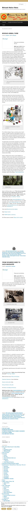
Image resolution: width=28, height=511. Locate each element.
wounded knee (12, 418)
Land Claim (6, 474)
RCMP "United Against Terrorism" (13, 255)
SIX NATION (6, 477)
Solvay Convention (13, 417)
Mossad (19, 254)
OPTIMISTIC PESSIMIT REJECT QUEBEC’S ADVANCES (13, 431)
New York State (7, 500)
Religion (5, 496)
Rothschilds (4, 256)
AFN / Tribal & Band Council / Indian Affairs (11, 446)
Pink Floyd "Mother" (9, 416)
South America (7, 491)
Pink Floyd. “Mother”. (11, 373)
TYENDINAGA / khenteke (8, 478)
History (3, 480)
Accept (4, 508)
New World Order (11, 251)
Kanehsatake (6, 471)
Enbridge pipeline (18, 252)
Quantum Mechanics (17, 416)
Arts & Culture (6, 467)
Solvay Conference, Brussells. (8, 384)
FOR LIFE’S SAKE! (6, 428)
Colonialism (4, 453)
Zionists (8, 256)
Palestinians (4, 255)
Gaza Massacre (7, 415)
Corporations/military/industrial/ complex (10, 463)
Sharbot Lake (6, 498)
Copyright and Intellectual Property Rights (15, 22)
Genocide (7, 414)
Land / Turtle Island (6, 485)
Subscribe (4, 22)
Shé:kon (14, 35)
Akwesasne (6, 466)
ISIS (9, 253)
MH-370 (22, 415)
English (3, 24)
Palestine (4, 416)
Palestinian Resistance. (6, 379)
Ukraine (18, 417)
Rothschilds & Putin (5, 417)
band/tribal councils (8, 449)
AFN (6, 251)
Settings (14, 508)
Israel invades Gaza (14, 415)
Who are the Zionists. (15, 376)
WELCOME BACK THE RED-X (8, 433)
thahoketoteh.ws (10, 206)
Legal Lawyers (6, 482)
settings (10, 506)
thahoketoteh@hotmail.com (12, 205)
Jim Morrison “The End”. (15, 196)
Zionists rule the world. (6, 382)
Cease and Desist (5, 452)
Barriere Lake (6, 487)
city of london (10, 252)
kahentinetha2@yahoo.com (18, 199)
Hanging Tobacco (5, 253)
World (15, 251)
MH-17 (19, 415)
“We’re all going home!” (19, 172)
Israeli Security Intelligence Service (17, 253)
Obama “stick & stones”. (18, 217)
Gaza (23, 252)
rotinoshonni (6, 475)
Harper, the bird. (8, 211)
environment (6, 489)
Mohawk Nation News (10, 7)
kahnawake (6, 470)
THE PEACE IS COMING (7, 432)
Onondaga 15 (4, 499)
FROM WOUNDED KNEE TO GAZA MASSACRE (11, 263)
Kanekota (5, 473)
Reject (9, 508)
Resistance (6, 459)
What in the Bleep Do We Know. (10, 387)
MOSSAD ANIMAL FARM (10, 33)
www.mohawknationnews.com (14, 202)
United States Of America (14, 414)
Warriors (7, 460)
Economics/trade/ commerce (9, 495)
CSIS (14, 252)
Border (5, 488)
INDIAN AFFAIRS (7, 451)
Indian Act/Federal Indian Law (10, 457)
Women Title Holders (8, 492)
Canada (9, 412)
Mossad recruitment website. (12, 209)
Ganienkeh (6, 469)
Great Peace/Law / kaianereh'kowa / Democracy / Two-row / (14, 464)
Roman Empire (23, 255)
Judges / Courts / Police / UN (8, 481)
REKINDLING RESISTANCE (7, 429)
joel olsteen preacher (14, 254)
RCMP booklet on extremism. (10, 214)
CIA (6, 252)
